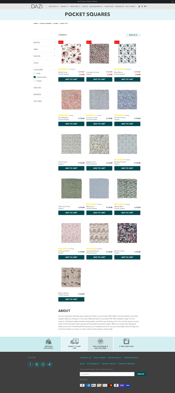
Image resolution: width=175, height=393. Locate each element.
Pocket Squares (46, 23)
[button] (44, 42)
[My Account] (139, 6)
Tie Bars (39, 81)
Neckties (53, 6)
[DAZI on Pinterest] (37, 364)
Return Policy (114, 358)
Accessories (95, 6)
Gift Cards (130, 6)
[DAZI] (37, 6)
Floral (56, 23)
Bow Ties (74, 6)
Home (36, 23)
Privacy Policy (109, 364)
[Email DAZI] (50, 364)
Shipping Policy (131, 358)
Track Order (99, 358)
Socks (85, 6)
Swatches (109, 6)
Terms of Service (127, 364)
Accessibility (93, 364)
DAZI (85, 379)
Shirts (64, 6)
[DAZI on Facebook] (31, 364)
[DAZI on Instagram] (44, 364)
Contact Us (85, 358)
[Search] (142, 6)
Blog (82, 364)
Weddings (119, 6)
